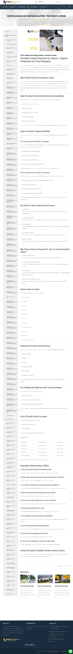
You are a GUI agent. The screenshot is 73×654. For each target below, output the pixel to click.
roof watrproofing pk (29, 617)
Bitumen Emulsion (15, 604)
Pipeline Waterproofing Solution (11, 83)
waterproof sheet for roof (16, 619)
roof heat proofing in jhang (11, 476)
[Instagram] (31, 645)
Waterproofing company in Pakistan (10, 36)
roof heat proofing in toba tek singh (11, 590)
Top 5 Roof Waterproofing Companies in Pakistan (27, 586)
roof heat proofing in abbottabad (11, 432)
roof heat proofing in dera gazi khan (11, 458)
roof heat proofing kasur (12, 484)
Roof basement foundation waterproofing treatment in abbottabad (12, 348)
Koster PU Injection (49, 604)
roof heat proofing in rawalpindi (11, 559)
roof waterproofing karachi (16, 615)
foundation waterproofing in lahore (12, 57)
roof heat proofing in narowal (11, 519)
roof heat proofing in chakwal (11, 450)
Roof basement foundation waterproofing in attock (12, 118)
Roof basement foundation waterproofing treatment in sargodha (12, 271)
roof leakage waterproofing (28, 615)
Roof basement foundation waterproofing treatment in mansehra (12, 327)
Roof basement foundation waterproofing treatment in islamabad (12, 260)
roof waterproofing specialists (41, 617)
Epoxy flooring (58, 606)
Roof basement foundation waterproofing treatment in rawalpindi (12, 255)
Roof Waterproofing (10, 415)
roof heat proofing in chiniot (11, 454)
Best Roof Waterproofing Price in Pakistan (61, 586)
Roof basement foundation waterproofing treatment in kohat (12, 389)
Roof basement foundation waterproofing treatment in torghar (12, 332)
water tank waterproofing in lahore (12, 48)
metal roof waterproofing (66, 617)
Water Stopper (61, 604)
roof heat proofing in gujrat (11, 472)
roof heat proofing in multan (11, 528)
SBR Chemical (22, 604)
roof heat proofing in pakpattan (11, 546)
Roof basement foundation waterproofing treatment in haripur (12, 358)
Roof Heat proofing (9, 419)
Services (25, 19)
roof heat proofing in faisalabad (11, 463)
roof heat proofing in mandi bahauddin (11, 511)
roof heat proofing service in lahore (10, 497)
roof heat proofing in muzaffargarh (11, 524)
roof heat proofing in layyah (11, 502)
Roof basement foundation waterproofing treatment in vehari (12, 276)
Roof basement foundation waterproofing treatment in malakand (12, 317)
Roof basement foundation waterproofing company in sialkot (12, 92)
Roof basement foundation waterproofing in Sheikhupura (12, 113)
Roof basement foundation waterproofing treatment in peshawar (12, 378)
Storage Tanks (9, 65)
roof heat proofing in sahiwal (11, 572)
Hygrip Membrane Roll (5, 604)
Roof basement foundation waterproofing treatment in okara (12, 239)
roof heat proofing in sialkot (11, 585)
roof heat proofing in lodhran (11, 506)
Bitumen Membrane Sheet (23, 606)
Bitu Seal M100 (14, 606)
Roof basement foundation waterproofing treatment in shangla (12, 306)
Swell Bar (55, 604)
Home (20, 19)
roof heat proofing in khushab (11, 493)
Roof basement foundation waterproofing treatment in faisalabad (12, 159)
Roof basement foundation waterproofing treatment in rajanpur (12, 250)
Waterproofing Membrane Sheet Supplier (52, 608)
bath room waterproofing (12, 44)
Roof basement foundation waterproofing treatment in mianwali (12, 211)
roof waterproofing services (64, 613)
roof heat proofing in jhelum (11, 480)
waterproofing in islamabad (10, 53)
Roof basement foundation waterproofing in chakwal (12, 138)
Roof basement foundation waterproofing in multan (12, 97)
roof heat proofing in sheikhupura (11, 581)
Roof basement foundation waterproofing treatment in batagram (12, 337)
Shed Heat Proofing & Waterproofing (11, 69)
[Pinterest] (33, 645)
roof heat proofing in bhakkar (11, 445)
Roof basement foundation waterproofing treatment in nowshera (12, 384)
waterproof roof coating (6, 619)
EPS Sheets (41, 604)
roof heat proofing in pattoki (11, 541)
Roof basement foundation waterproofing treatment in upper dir (12, 292)
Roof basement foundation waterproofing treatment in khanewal (12, 174)
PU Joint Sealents (51, 606)
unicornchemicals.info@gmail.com (45, 2)
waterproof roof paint (9, 617)
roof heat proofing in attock (11, 436)
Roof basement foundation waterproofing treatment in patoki (12, 195)
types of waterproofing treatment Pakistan (11, 74)
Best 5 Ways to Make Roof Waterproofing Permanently (45, 586)
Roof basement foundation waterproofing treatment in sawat (12, 301)
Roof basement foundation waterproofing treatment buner (12, 312)
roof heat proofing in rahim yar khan (11, 550)
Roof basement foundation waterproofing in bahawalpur (12, 128)
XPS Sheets (36, 604)
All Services (7, 31)
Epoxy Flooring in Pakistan (38, 608)
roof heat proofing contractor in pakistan (11, 563)
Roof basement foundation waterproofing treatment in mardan (12, 363)
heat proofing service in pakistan (11, 61)
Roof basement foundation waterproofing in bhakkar (12, 133)
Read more (24, 597)
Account (52, 641)
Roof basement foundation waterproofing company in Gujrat (12, 87)
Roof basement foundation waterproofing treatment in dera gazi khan (12, 154)
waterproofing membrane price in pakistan (12, 144)
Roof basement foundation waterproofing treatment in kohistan (12, 322)
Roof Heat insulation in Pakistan (11, 428)
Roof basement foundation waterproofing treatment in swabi (12, 368)
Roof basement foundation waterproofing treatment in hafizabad (12, 164)
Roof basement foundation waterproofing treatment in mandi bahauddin (12, 201)
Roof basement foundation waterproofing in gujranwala (12, 108)
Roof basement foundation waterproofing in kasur (12, 102)
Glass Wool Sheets (29, 604)
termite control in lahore (17, 608)
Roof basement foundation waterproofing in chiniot (12, 148)
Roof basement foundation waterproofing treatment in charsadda (12, 373)
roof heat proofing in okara (11, 537)
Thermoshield (67, 604)
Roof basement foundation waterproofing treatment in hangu (12, 394)
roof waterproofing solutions (41, 615)
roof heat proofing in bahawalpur (11, 441)
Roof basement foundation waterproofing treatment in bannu (12, 399)
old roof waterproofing (19, 617)
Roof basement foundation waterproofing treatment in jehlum (12, 180)
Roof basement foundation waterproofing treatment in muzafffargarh (12, 217)
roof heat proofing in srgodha (11, 577)
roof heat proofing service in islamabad (11, 568)
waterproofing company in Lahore (11, 40)
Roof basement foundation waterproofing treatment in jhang (12, 169)
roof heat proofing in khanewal (11, 489)
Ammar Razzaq (55, 651)
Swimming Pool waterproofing (10, 78)
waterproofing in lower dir (11, 297)
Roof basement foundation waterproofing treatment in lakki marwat (12, 405)
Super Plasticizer (7, 606)
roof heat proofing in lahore (11, 423)
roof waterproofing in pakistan (53, 615)
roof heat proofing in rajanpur (11, 555)
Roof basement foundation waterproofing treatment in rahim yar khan (12, 245)
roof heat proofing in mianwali (11, 515)
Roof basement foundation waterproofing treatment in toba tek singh (12, 281)
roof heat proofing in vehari (11, 594)
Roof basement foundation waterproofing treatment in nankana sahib (12, 223)
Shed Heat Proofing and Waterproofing (51, 611)
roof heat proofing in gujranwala (11, 467)
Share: (60, 566)
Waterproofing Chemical (27, 608)
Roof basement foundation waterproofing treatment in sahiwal (12, 265)
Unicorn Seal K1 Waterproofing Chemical (38, 606)
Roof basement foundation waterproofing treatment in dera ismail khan (12, 410)
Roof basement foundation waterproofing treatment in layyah (12, 190)
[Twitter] (26, 645)
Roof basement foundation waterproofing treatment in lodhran (12, 206)
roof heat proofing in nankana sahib (11, 533)
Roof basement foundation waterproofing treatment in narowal (12, 234)
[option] (28, 586)
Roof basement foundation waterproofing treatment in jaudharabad (12, 185)
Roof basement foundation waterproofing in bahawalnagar (12, 123)
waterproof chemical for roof (54, 617)
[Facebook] (28, 645)
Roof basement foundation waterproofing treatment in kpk (12, 287)
